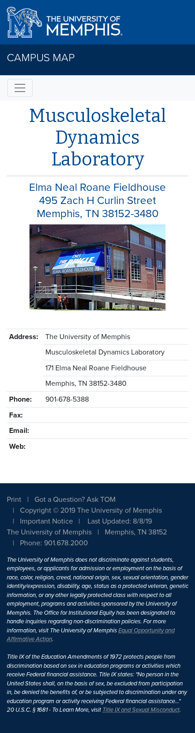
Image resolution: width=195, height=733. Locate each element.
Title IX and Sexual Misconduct (141, 710)
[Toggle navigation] (20, 88)
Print (14, 499)
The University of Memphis (49, 532)
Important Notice (46, 521)
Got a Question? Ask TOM (75, 499)
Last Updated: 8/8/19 (120, 521)
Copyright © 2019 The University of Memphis (91, 510)
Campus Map (41, 57)
